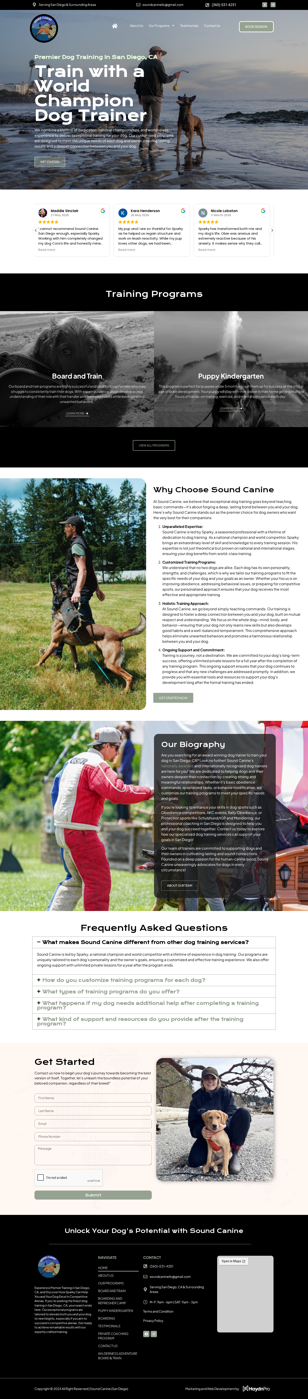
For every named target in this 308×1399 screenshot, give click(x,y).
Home (103, 1268)
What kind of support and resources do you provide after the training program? (140, 1021)
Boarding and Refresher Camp (112, 1300)
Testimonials (189, 25)
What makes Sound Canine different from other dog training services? (145, 942)
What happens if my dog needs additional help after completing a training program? (148, 1005)
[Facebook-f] (264, 4)
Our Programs (159, 25)
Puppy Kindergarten (115, 1311)
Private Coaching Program (113, 1336)
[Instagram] (273, 4)
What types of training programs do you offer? (110, 992)
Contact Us (212, 25)
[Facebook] (146, 1334)
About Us (136, 25)
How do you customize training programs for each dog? (123, 980)
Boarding (106, 1318)
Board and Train (112, 1291)
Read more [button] (49, 250)
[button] (272, 230)
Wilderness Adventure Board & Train (117, 1355)
